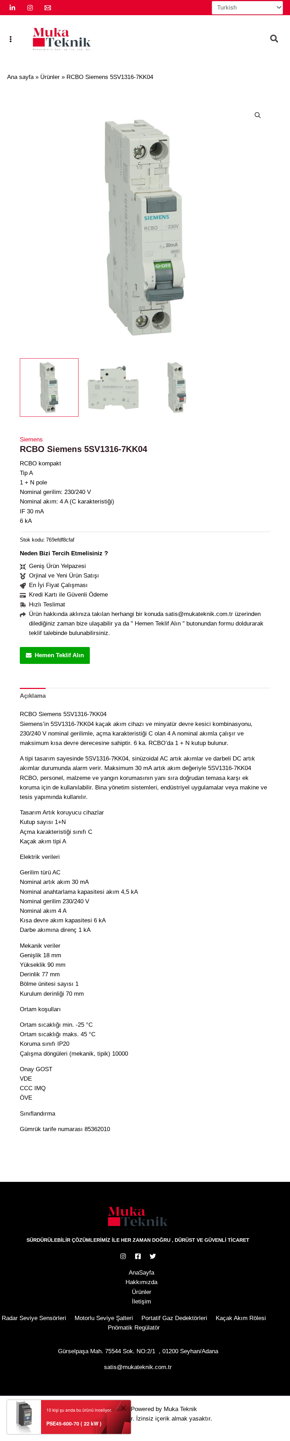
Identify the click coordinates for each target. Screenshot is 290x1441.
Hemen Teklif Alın (59, 655)
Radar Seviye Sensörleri (34, 1318)
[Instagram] (30, 7)
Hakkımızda (141, 1282)
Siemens (31, 439)
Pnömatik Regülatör (134, 1327)
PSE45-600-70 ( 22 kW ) (74, 1423)
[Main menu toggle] (10, 39)
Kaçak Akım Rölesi (241, 1318)
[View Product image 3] (177, 387)
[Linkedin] (12, 7)
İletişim (141, 1301)
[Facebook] (138, 1256)
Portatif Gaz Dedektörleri (174, 1318)
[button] (274, 40)
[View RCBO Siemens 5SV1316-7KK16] (49, 387)
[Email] (47, 7)
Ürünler (141, 1292)
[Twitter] (153, 1256)
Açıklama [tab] (33, 695)
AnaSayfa (141, 1272)
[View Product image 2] (113, 387)
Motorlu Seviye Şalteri (104, 1318)
